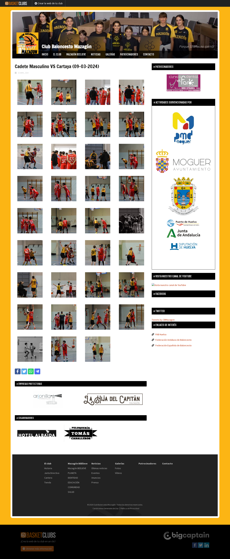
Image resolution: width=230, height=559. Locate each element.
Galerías (110, 54)
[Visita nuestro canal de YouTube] (169, 284)
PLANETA (72, 473)
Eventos (95, 473)
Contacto (148, 54)
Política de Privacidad (130, 508)
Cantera (48, 477)
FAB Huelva (160, 334)
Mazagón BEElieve (76, 54)
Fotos (118, 468)
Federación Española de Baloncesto (173, 345)
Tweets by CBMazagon (163, 319)
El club (57, 54)
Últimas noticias (99, 468)
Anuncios (96, 477)
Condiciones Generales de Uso (105, 508)
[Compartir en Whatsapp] (31, 371)
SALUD (71, 491)
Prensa (94, 482)
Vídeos (118, 473)
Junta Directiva (51, 473)
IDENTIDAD (73, 477)
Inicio (45, 54)
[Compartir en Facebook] (18, 371)
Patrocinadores (129, 54)
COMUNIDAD (74, 487)
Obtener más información (39, 548)
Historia (48, 468)
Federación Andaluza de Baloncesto (173, 339)
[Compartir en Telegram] (37, 371)
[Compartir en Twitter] (24, 371)
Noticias (96, 54)
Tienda (47, 482)
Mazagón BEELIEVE (77, 468)
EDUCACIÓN (73, 482)
